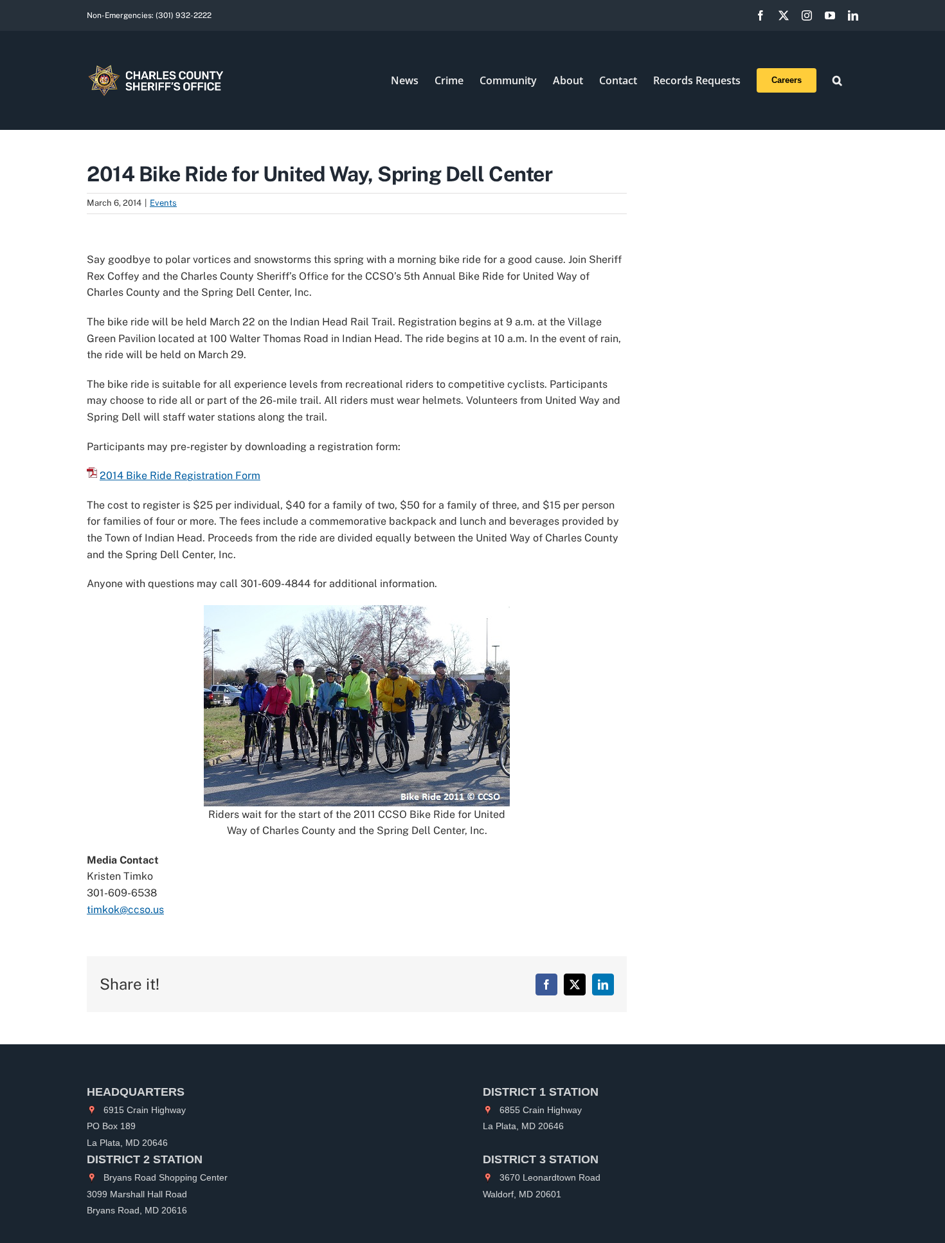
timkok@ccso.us (125, 909)
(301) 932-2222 (184, 15)
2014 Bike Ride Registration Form (180, 475)
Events (163, 203)
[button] (837, 80)
